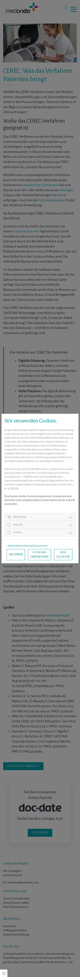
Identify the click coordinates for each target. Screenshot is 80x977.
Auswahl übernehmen (39, 554)
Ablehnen (16, 554)
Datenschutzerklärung (20, 545)
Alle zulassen (63, 554)
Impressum (41, 545)
